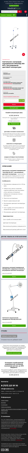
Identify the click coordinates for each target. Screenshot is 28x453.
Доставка (6, 1)
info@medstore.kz (18, 3)
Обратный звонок (15, 5)
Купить (14, 104)
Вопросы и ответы (16, 1)
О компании (4, 404)
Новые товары (4, 400)
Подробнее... (13, 428)
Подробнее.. (19, 440)
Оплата (10, 1)
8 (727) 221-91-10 (14, 115)
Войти (22, 1)
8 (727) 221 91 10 (14, 375)
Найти (19, 11)
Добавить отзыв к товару (9, 336)
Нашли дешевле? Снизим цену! (11, 96)
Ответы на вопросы (6, 407)
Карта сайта (4, 412)
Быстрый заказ (14, 108)
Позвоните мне (15, 123)
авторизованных (7, 83)
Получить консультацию (14, 353)
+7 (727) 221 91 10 (9, 3)
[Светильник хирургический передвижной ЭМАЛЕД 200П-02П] (14, 298)
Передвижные (6, 59)
